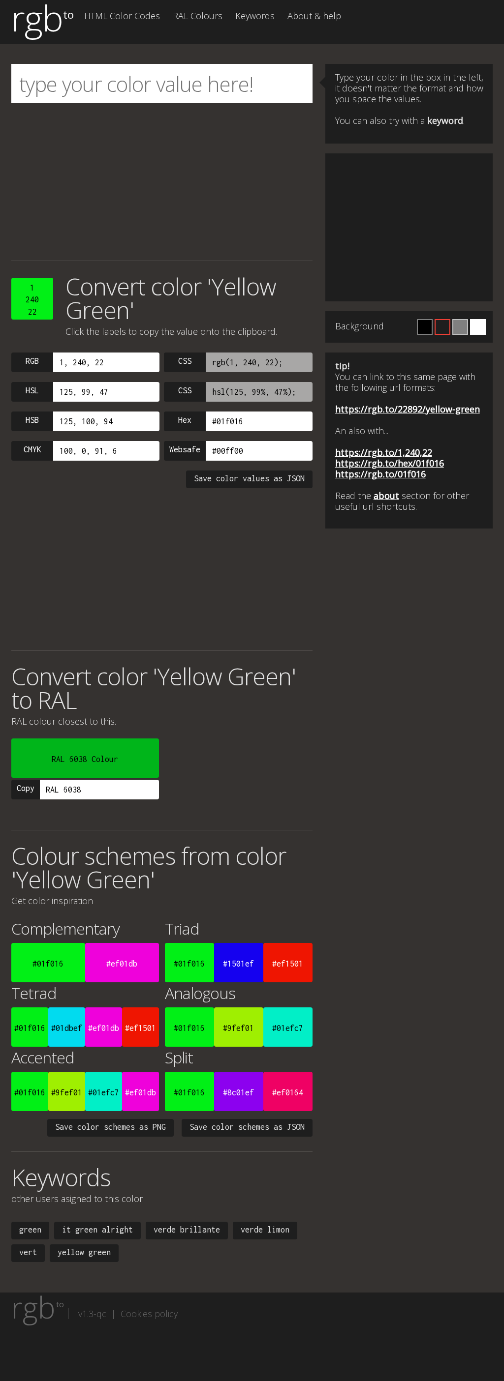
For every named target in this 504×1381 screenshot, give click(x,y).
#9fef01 (238, 1028)
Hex (184, 419)
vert (28, 1252)
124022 (32, 299)
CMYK (32, 449)
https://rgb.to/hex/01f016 (389, 463)
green (30, 1229)
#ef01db (121, 963)
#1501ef (238, 963)
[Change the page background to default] (442, 327)
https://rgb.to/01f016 (380, 474)
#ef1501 (287, 963)
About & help (314, 16)
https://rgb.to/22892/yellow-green (407, 409)
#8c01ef (238, 1092)
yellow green (84, 1252)
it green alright (97, 1229)
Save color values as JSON (249, 478)
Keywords (255, 16)
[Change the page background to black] (425, 327)
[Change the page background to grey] (460, 327)
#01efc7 (287, 1028)
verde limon (265, 1229)
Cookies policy (149, 1314)
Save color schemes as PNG (110, 1126)
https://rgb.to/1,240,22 (383, 452)
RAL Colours (197, 16)
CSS (184, 360)
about (386, 495)
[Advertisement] (162, 182)
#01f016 (47, 963)
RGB (32, 360)
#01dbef (66, 1028)
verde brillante (187, 1229)
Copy (25, 788)
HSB (32, 419)
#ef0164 (287, 1092)
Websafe (184, 449)
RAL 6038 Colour (85, 759)
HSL (32, 390)
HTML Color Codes (122, 16)
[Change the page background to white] (478, 327)
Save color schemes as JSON (247, 1126)
